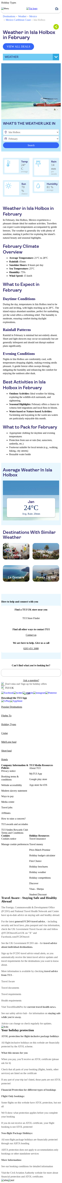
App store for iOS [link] (38, 785)
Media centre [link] (7, 802)
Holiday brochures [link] (38, 866)
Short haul (6, 750)
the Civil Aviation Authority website (25, 1172)
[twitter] (18, 692)
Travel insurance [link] (37, 838)
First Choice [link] (35, 861)
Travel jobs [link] (6, 807)
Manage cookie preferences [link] (15, 844)
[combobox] (31, 672)
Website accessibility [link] (11, 785)
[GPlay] (5, 700)
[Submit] (5, 671)
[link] (31, 8)
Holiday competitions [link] (40, 877)
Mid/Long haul (8, 742)
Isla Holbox (39, 19)
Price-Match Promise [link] (39, 850)
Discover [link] (33, 883)
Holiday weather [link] (37, 872)
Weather (22, 16)
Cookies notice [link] (8, 838)
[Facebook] (7, 692)
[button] (58, 8)
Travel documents (10, 987)
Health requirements (11, 1000)
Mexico (33, 16)
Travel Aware (8, 981)
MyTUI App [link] (35, 773)
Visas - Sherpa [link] (36, 889)
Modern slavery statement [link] (14, 790)
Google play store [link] (38, 779)
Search (31, 145)
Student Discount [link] (38, 894)
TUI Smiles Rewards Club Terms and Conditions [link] (14, 831)
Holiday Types (8, 724)
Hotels (4, 759)
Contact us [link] (31, 635)
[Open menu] (5, 8)
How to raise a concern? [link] (13, 818)
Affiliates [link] (5, 813)
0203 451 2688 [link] (31, 648)
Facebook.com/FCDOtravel (15, 936)
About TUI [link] (35, 768)
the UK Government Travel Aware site (27, 929)
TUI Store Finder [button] (31, 618)
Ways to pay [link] (7, 796)
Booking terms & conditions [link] (10, 778)
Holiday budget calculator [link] (42, 855)
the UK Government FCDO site (22, 943)
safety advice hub (18, 1013)
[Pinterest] (51, 692)
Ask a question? (31, 680)
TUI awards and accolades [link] (14, 824)
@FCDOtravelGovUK (12, 933)
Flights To (6, 715)
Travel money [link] (36, 844)
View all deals (18, 46)
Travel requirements (11, 994)
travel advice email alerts (33, 953)
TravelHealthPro (15, 1007)
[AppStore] (16, 700)
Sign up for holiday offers (34, 684)
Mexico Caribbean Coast (18, 19)
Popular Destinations (11, 706)
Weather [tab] (11, 57)
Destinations (9, 16)
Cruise (4, 733)
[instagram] (39, 692)
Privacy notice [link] (8, 771)
